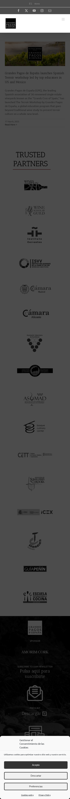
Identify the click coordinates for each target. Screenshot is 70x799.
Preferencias (36, 786)
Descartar (36, 775)
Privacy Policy (45, 795)
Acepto (36, 765)
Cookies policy (27, 795)
